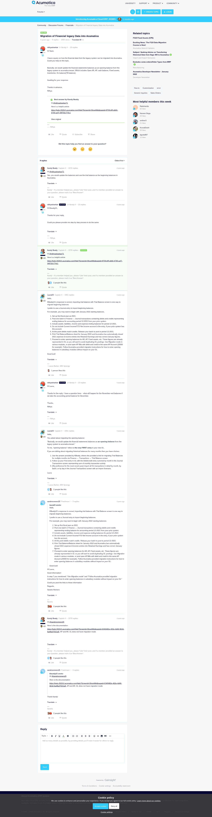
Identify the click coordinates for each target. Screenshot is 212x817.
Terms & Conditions (89, 786)
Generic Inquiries (140, 93)
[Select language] (138, 11)
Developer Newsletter (141, 77)
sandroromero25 (53, 501)
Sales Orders (156, 93)
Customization (148, 88)
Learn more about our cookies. (149, 801)
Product (157, 3)
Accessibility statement (121, 786)
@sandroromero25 (56, 622)
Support (143, 3)
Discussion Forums (55, 25)
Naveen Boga (145, 113)
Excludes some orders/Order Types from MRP (152, 62)
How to (136, 88)
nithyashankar (52, 47)
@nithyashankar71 (60, 103)
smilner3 (143, 120)
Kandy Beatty (52, 168)
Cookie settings (105, 786)
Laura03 (50, 295)
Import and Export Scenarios (144, 58)
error (159, 88)
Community (172, 3)
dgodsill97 (144, 135)
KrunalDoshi (144, 128)
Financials (69, 25)
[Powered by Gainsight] (106, 781)
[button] (151, 11)
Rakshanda (144, 106)
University (130, 3)
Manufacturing (138, 68)
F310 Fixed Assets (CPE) (143, 38)
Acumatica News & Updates (143, 48)
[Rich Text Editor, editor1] (82, 750)
